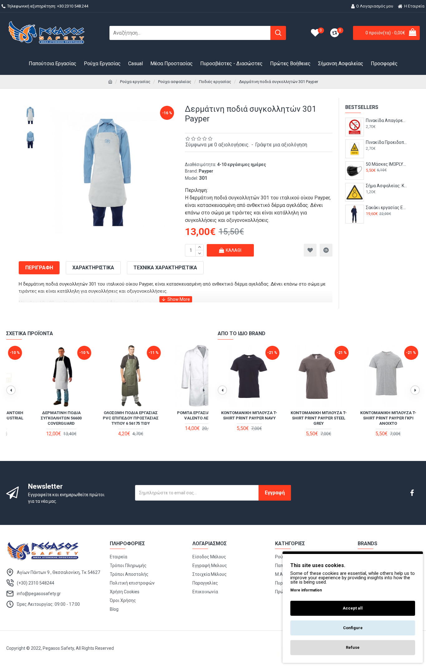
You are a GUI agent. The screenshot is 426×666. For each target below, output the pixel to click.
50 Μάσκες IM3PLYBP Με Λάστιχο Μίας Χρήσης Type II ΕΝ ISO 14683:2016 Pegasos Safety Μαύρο (386, 164)
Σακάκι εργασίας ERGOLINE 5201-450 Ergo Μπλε (386, 207)
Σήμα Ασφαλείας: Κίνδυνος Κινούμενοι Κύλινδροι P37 (386, 185)
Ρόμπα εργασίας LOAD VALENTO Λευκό (38, 415)
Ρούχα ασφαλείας (174, 81)
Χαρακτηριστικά (93, 268)
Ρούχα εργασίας (135, 81)
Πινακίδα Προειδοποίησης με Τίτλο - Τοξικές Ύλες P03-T (386, 142)
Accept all (353, 608)
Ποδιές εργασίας (215, 81)
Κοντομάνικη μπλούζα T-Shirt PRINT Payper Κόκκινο (318, 415)
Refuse (353, 647)
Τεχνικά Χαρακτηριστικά (165, 268)
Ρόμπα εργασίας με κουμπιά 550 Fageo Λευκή (107, 415)
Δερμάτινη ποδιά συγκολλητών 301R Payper (176, 415)
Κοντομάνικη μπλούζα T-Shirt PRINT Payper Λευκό (388, 415)
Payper (206, 171)
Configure (353, 627)
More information (306, 590)
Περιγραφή (39, 268)
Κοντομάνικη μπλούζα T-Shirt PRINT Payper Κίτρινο (249, 415)
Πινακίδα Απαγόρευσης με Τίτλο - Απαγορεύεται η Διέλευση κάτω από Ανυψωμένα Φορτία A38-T (386, 120)
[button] (11, 390)
